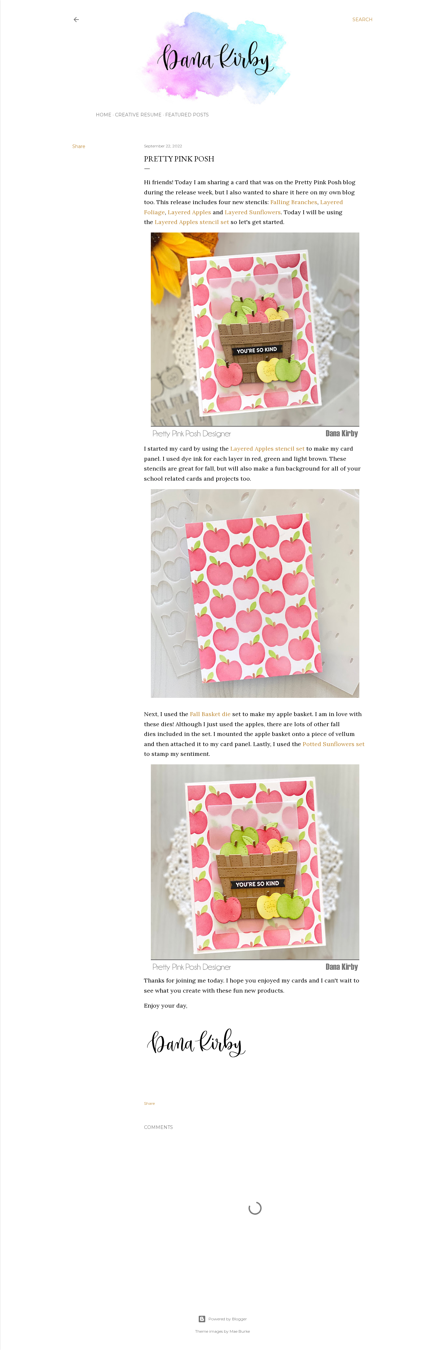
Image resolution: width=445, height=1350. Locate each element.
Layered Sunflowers (253, 212)
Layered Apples (189, 212)
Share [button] (78, 146)
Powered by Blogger (227, 1318)
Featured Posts (187, 115)
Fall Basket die (210, 714)
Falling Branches (293, 202)
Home (103, 115)
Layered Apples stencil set (192, 222)
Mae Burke (240, 1331)
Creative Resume (138, 115)
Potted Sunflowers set (334, 744)
